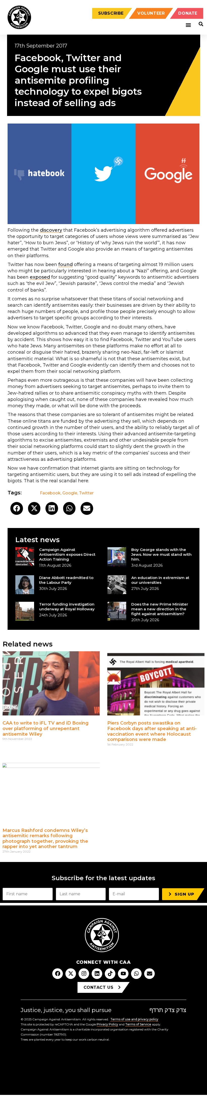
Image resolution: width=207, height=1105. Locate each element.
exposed (40, 277)
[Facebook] (57, 973)
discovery (51, 230)
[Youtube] (123, 973)
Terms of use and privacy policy (134, 1019)
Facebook (50, 493)
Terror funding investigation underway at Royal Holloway (67, 606)
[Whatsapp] (136, 973)
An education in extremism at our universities (160, 580)
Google (69, 493)
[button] (188, 25)
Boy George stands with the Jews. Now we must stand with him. (161, 554)
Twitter (86, 493)
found (65, 264)
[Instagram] (84, 973)
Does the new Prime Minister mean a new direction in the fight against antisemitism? (159, 609)
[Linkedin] (97, 973)
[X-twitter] (70, 973)
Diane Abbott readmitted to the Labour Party (66, 580)
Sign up (184, 894)
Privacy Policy (107, 1024)
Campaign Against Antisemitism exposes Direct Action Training (67, 554)
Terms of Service (138, 1024)
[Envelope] (149, 973)
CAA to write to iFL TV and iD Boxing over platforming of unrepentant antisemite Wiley (46, 728)
